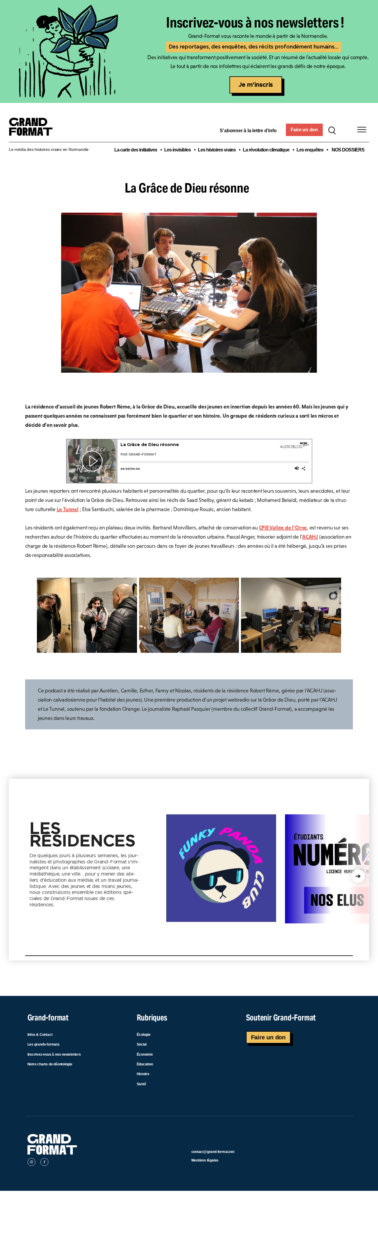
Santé (141, 1084)
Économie (145, 1054)
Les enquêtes (309, 149)
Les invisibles (177, 149)
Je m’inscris (256, 85)
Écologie (144, 1035)
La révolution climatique (266, 149)
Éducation (145, 1064)
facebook (44, 1163)
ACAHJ (310, 537)
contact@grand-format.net (212, 1152)
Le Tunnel (68, 509)
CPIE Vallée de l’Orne (283, 528)
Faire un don (304, 129)
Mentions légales (205, 1160)
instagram (31, 1163)
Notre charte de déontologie (49, 1064)
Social (142, 1044)
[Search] (332, 130)
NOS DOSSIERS (348, 149)
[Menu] (361, 129)
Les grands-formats (43, 1044)
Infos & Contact (40, 1035)
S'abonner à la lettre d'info (248, 130)
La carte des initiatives (135, 149)
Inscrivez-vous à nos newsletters (54, 1054)
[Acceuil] (33, 130)
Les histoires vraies (217, 149)
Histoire (143, 1074)
